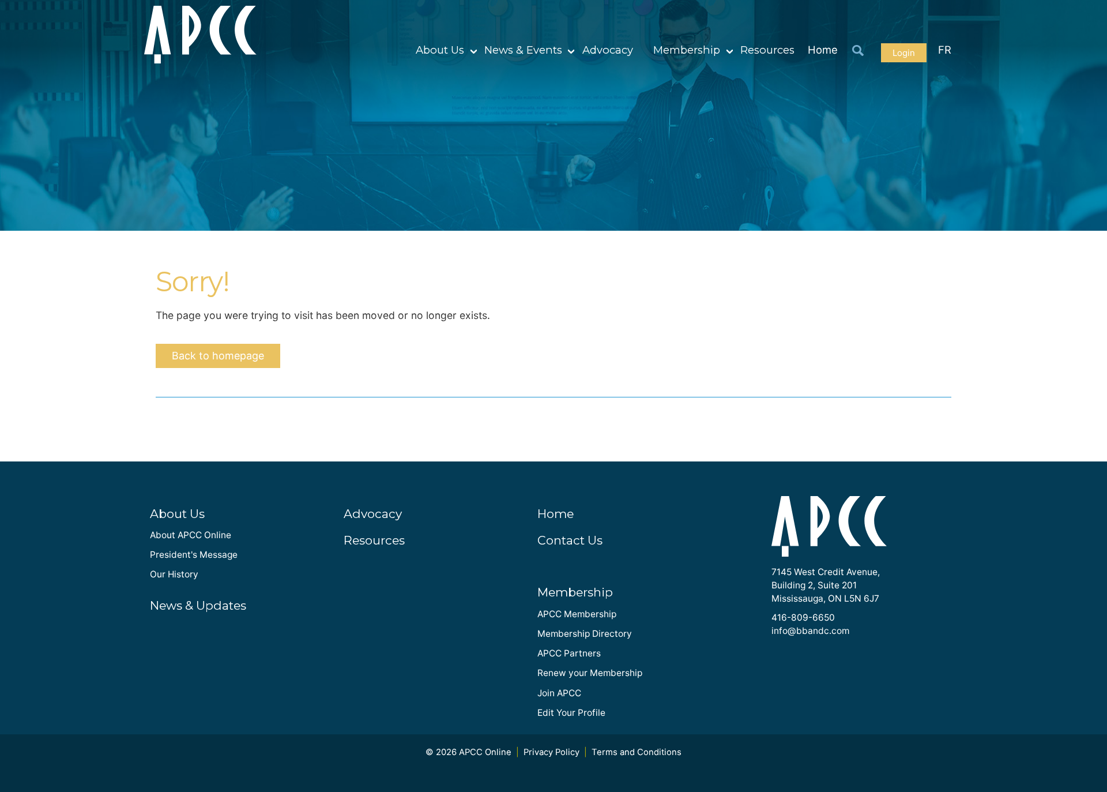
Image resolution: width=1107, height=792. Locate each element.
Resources (767, 50)
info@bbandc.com (810, 630)
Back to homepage (218, 356)
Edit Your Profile (571, 712)
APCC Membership (576, 614)
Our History (174, 574)
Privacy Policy (551, 752)
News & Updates (198, 605)
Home (823, 49)
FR (944, 49)
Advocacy (607, 50)
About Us (440, 50)
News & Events (523, 50)
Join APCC (559, 693)
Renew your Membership (589, 672)
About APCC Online (190, 535)
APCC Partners (569, 653)
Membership (686, 50)
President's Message (194, 554)
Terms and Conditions (636, 752)
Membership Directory (584, 633)
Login (904, 52)
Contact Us (570, 540)
